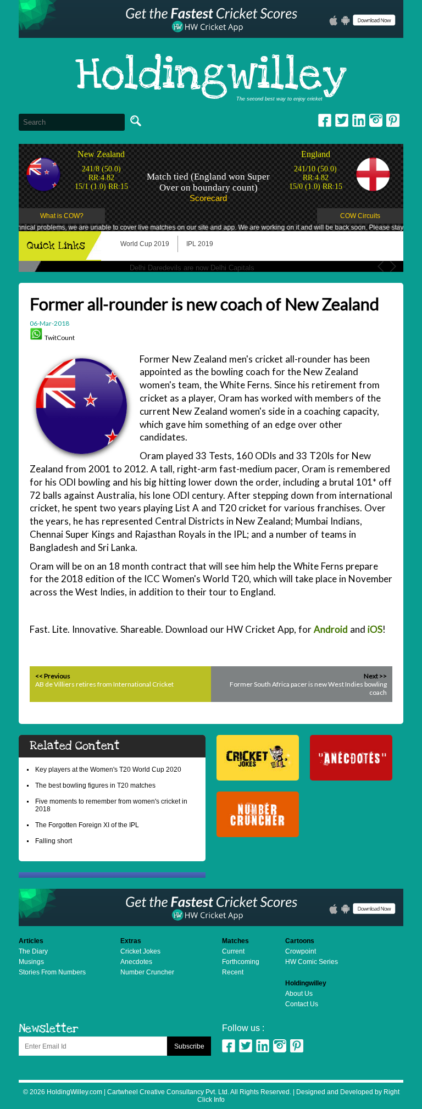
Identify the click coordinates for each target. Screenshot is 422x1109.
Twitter (341, 120)
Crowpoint (300, 951)
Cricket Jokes (140, 951)
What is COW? (62, 216)
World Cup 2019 (144, 244)
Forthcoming (240, 962)
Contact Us (301, 1004)
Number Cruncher (147, 972)
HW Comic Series (311, 962)
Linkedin (358, 120)
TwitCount (60, 337)
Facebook (324, 120)
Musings (31, 962)
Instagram (375, 120)
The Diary (33, 951)
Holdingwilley (211, 76)
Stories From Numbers (52, 972)
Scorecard (208, 198)
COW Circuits (360, 216)
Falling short (53, 841)
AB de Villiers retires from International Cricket (104, 684)
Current (233, 951)
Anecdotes (136, 962)
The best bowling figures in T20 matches (95, 785)
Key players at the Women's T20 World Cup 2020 (108, 769)
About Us (299, 993)
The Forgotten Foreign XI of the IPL (87, 825)
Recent (232, 972)
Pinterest (296, 1045)
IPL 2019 (199, 244)
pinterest (392, 120)
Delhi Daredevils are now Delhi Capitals (192, 268)
